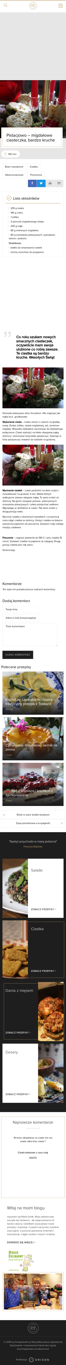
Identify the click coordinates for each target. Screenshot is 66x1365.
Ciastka (34, 166)
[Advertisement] (33, 45)
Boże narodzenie (14, 166)
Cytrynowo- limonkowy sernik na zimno (32, 747)
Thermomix (36, 174)
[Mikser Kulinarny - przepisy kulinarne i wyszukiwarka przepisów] (21, 1260)
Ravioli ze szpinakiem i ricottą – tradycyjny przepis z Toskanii (31, 701)
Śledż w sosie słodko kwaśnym (33, 814)
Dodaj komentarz (18, 654)
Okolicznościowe (14, 174)
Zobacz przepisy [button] (42, 909)
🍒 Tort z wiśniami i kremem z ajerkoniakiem (29, 793)
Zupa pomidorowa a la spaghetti (33, 823)
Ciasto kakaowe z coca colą (26, 1152)
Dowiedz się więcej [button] (20, 1242)
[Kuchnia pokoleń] (33, 5)
